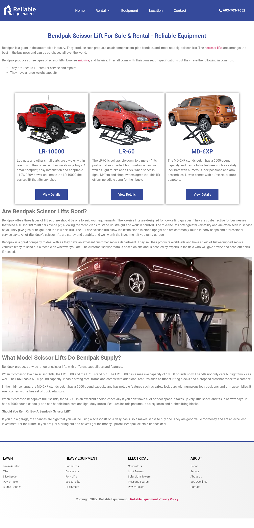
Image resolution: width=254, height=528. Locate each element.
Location (156, 11)
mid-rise (83, 60)
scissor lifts (214, 48)
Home (80, 11)
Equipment (129, 11)
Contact (180, 11)
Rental (101, 11)
